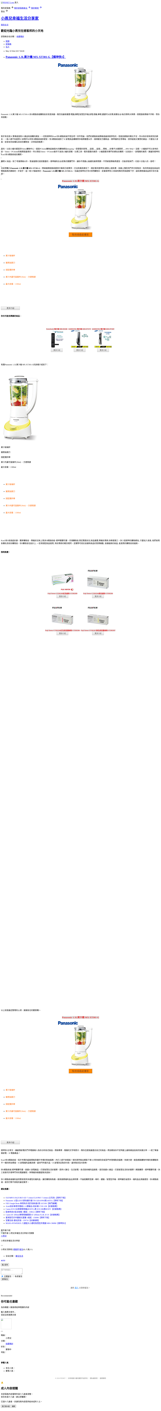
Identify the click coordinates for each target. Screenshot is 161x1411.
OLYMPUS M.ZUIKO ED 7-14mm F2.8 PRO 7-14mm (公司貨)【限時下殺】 (36, 1198)
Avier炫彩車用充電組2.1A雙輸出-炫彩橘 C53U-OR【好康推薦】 (32, 1206)
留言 (21, 1249)
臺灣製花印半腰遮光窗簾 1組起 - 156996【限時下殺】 (28, 1218)
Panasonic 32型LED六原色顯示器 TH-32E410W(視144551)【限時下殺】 (35, 1201)
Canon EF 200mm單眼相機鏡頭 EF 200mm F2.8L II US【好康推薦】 (33, 1215)
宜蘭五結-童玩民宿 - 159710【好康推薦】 (23, 1220)
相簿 (7, 41)
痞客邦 (16, 1249)
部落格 (8, 44)
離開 (13, 1406)
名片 (7, 47)
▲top (3, 1260)
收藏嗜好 (20, 37)
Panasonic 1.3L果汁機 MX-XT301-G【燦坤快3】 (36, 56)
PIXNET (63, 1378)
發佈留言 (5, 1279)
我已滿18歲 (6, 1406)
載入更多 (5, 1265)
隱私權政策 (94, 1378)
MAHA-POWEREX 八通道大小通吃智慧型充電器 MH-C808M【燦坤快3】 (36, 1223)
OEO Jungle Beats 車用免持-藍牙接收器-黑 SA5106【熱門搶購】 (32, 1203)
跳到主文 (4, 25)
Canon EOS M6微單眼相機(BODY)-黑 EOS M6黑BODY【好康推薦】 (34, 1209)
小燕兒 (4, 1236)
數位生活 (19, 1256)
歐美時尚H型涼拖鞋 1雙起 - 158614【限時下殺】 (26, 1212)
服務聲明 (103, 1378)
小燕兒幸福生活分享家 (20, 18)
